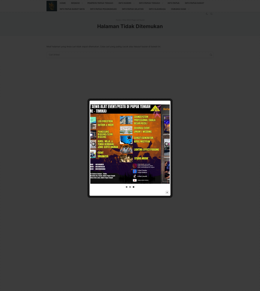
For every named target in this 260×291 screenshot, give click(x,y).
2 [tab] (130, 187)
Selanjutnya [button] (166, 144)
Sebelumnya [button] (94, 144)
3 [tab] (133, 187)
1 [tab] (126, 187)
